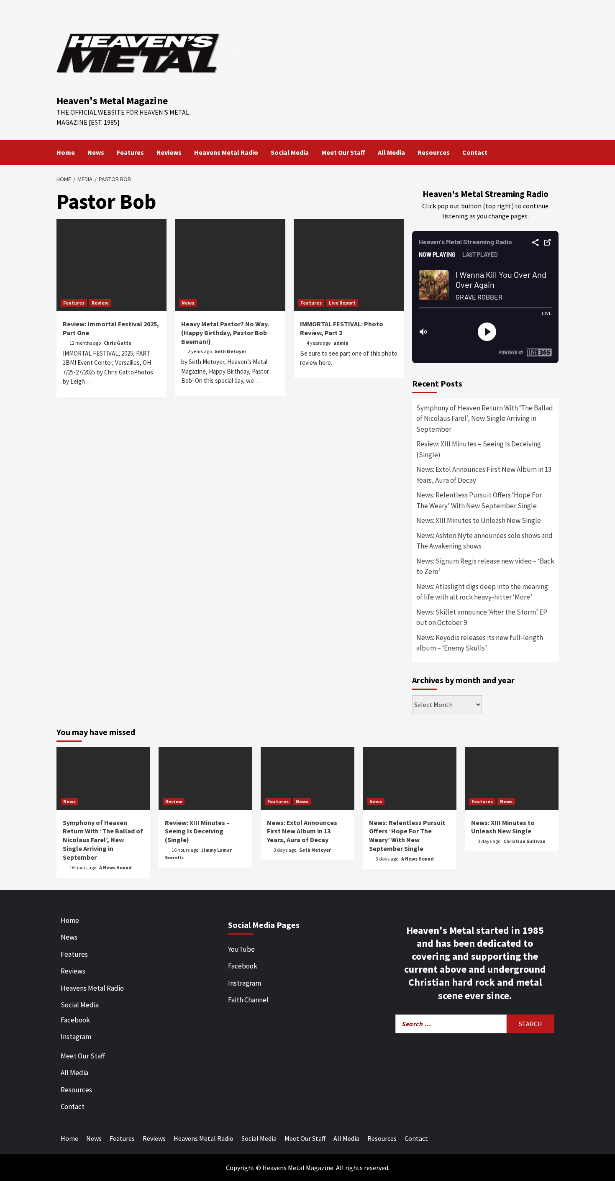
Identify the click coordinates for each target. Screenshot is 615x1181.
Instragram (244, 983)
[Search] (553, 152)
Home (65, 152)
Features (130, 152)
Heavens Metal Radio (226, 152)
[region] (391, 50)
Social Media (290, 152)
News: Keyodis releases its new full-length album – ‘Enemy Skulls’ (479, 643)
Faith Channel (248, 999)
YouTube (241, 949)
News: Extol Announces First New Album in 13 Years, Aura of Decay (483, 475)
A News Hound (115, 867)
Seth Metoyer (230, 351)
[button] (236, 50)
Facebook (75, 1020)
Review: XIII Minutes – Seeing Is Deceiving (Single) (478, 449)
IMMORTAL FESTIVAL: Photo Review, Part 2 (341, 328)
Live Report (342, 303)
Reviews (169, 152)
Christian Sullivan (524, 841)
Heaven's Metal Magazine (112, 100)
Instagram (76, 1036)
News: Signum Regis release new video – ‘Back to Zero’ (485, 566)
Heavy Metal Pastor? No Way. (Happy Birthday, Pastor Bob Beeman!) (225, 333)
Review (100, 303)
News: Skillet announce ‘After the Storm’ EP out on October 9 (481, 617)
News (95, 152)
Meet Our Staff (343, 152)
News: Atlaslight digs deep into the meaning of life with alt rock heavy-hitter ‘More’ (482, 592)
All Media (391, 152)
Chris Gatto (117, 343)
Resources (434, 152)
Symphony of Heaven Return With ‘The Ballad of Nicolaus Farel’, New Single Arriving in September (484, 418)
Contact (474, 152)
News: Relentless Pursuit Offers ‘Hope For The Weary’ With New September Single (479, 500)
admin (340, 343)
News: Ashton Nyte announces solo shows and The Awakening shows (484, 541)
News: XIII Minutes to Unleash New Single (478, 520)
